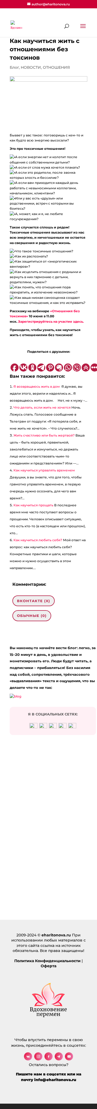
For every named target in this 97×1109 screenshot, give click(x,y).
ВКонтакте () (33, 601)
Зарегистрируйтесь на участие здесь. (51, 321)
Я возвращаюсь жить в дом (37, 386)
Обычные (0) (32, 615)
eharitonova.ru (56, 935)
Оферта (48, 965)
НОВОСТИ (31, 67)
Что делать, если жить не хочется (42, 407)
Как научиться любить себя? (37, 540)
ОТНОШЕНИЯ (56, 67)
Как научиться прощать (33, 505)
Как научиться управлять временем (44, 470)
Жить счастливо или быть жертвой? (44, 435)
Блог (14, 67)
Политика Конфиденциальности (47, 960)
